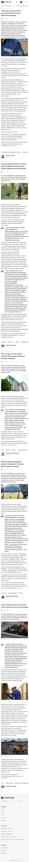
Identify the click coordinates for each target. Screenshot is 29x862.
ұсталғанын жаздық (11, 445)
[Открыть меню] (26, 2)
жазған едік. (12, 145)
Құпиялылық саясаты (6, 831)
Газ (2, 783)
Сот (3, 450)
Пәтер (7, 450)
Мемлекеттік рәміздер (7, 834)
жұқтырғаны (20, 335)
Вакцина (10, 342)
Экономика (4, 817)
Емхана (4, 593)
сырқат (17, 342)
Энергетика (9, 783)
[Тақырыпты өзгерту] (22, 2)
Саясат (3, 812)
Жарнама (3, 853)
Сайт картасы (4, 847)
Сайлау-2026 (8, 6)
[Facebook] (10, 19)
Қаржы (14, 450)
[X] (13, 19)
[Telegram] (7, 19)
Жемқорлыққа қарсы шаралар (8, 836)
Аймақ (3, 342)
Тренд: (2, 5)
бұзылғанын (19, 776)
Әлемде (3, 820)
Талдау (3, 814)
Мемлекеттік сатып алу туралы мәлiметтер (12, 839)
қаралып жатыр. (16, 588)
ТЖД (21, 593)
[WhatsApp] (4, 19)
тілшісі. (9, 180)
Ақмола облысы (22, 450)
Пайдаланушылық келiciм (7, 828)
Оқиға (2, 809)
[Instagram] (2, 19)
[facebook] (10, 801)
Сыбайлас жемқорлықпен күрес (11, 152)
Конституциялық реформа (22, 6)
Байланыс (3, 850)
